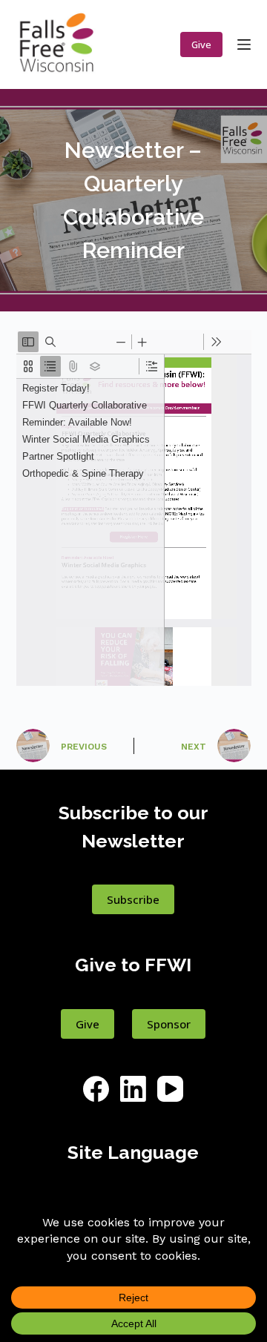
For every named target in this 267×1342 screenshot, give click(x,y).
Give (201, 44)
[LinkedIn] (133, 1089)
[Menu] (244, 44)
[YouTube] (170, 1089)
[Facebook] (96, 1089)
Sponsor (169, 1024)
